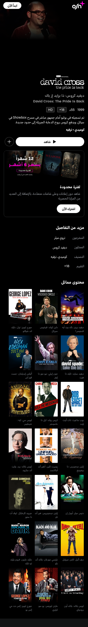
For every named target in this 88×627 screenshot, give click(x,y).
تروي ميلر (59, 237)
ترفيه (69, 129)
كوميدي (79, 129)
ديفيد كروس (60, 247)
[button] (12, 5)
